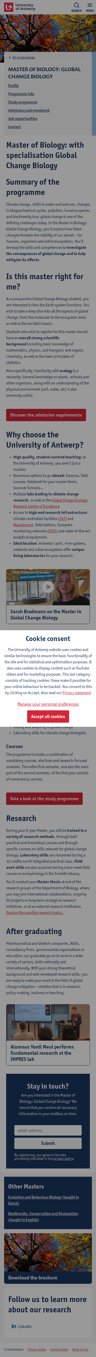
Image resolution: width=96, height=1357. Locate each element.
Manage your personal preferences (48, 704)
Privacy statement (76, 692)
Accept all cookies (48, 716)
